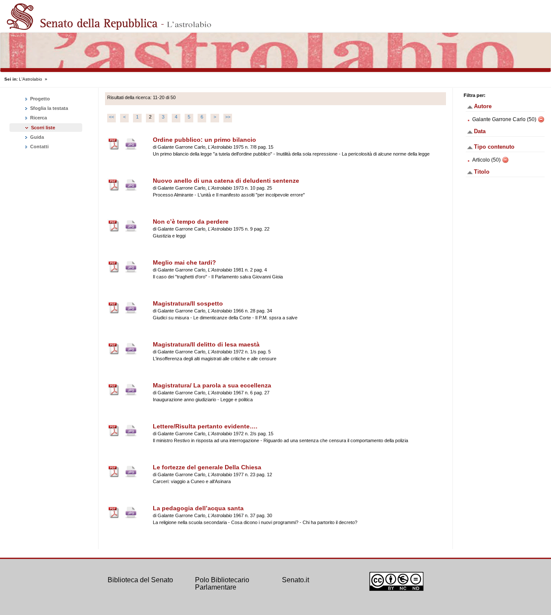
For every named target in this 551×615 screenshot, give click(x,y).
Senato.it (295, 580)
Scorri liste (43, 127)
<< (111, 116)
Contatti (39, 146)
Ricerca (38, 117)
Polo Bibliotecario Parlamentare (222, 583)
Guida (36, 137)
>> (227, 116)
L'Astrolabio (30, 79)
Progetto (39, 98)
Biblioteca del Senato (140, 580)
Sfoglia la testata (48, 108)
